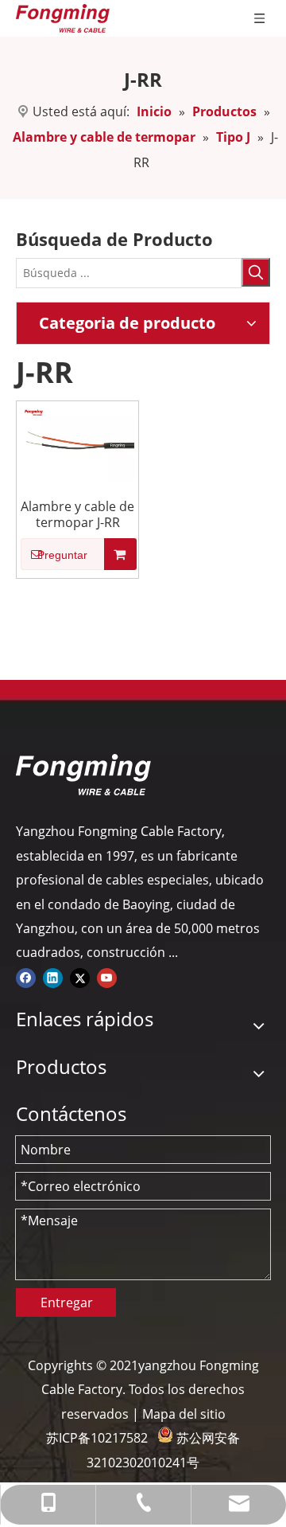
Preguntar (62, 555)
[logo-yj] (83, 774)
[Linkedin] (53, 977)
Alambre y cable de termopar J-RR (77, 514)
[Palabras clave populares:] (256, 272)
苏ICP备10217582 (97, 1438)
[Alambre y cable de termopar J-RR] (77, 442)
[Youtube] (107, 977)
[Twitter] (80, 977)
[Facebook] (26, 977)
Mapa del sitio (184, 1414)
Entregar (67, 1302)
